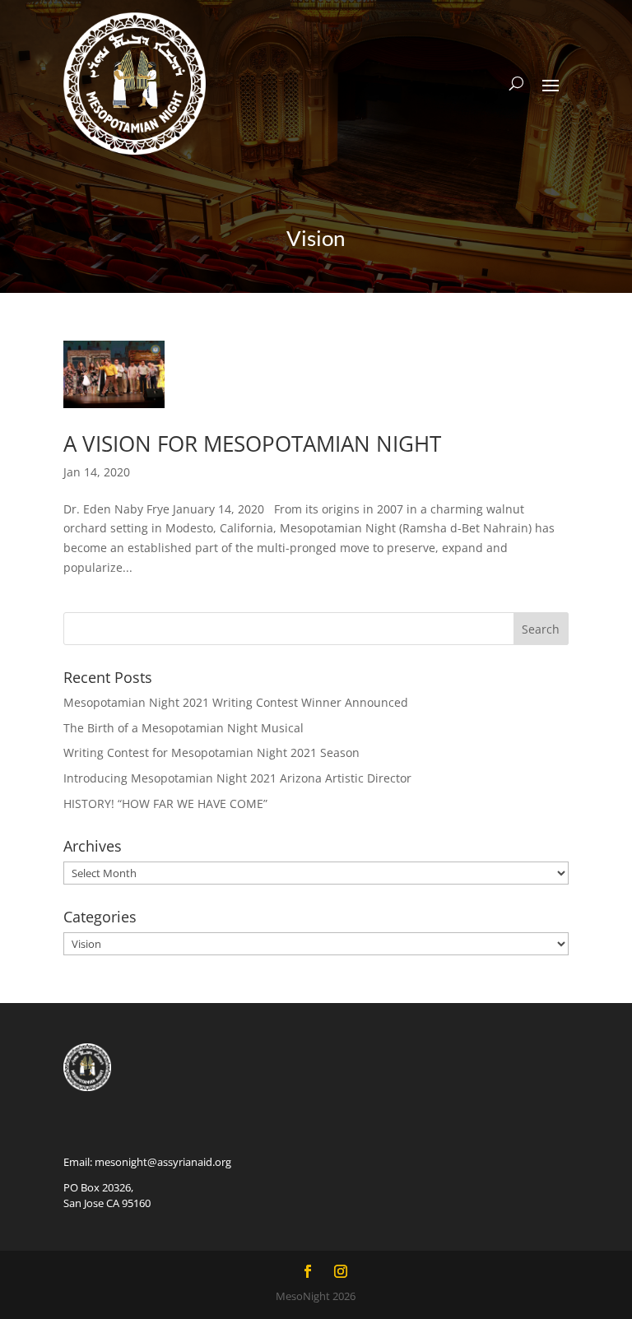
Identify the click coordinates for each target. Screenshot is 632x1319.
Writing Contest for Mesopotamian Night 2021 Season (211, 752)
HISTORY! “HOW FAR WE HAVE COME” (165, 803)
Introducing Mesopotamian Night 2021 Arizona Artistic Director (237, 778)
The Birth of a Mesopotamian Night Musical (183, 728)
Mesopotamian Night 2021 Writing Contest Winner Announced (235, 702)
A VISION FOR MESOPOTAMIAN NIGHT (252, 443)
